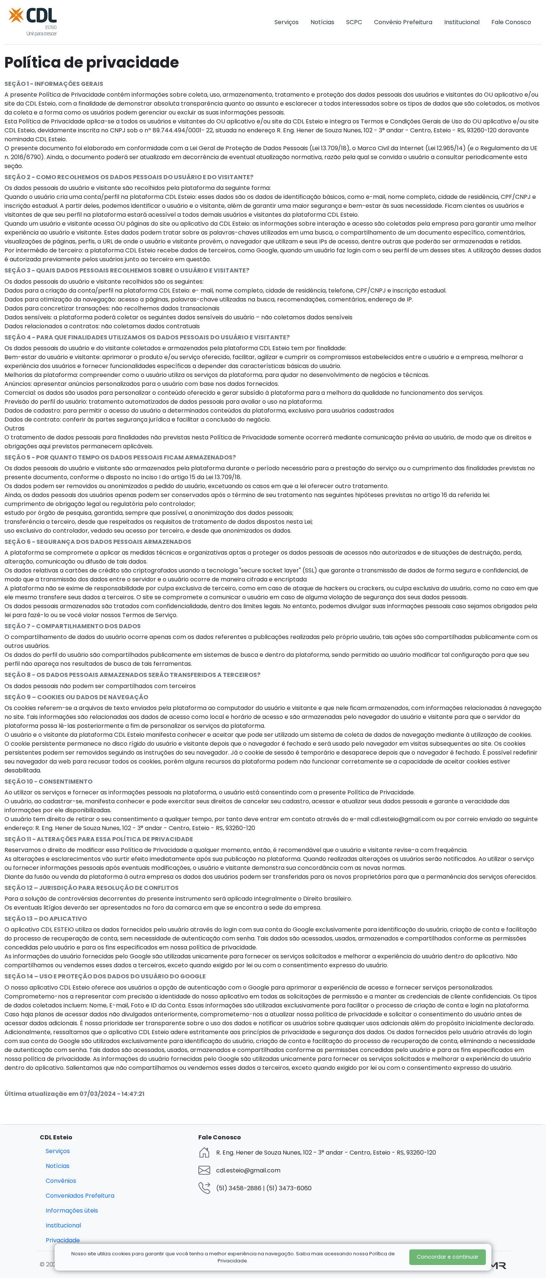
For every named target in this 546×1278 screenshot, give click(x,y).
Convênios (61, 1181)
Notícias (322, 22)
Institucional (462, 22)
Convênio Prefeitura (403, 22)
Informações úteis (72, 1210)
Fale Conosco (511, 22)
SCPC (354, 22)
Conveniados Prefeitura (80, 1195)
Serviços (286, 22)
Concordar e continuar (447, 1257)
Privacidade (63, 1240)
